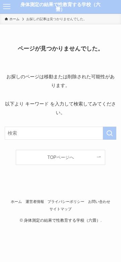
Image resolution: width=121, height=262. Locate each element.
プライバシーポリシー (65, 202)
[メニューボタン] (6, 6)
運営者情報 (35, 202)
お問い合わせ (99, 202)
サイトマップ (60, 209)
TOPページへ (60, 157)
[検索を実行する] (109, 133)
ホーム (16, 202)
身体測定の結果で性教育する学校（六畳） (60, 7)
